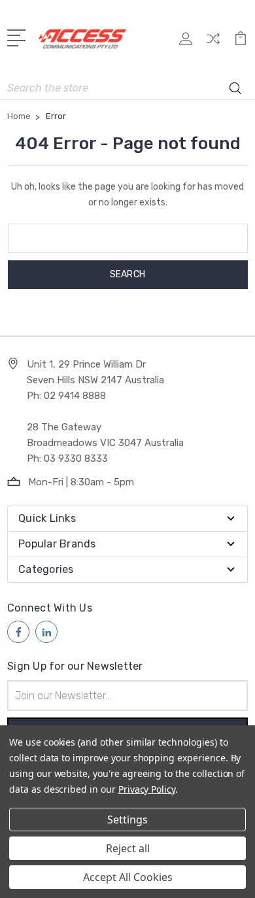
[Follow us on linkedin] (46, 632)
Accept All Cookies (128, 877)
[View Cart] (240, 42)
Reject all (128, 848)
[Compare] (213, 42)
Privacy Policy (146, 789)
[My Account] (185, 42)
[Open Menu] (18, 36)
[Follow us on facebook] (18, 632)
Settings (127, 819)
